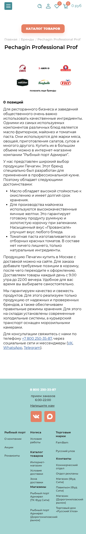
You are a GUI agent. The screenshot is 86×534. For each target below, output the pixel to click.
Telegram (32, 348)
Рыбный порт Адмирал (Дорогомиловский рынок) (43, 515)
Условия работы (36, 440)
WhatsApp (12, 348)
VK (70, 343)
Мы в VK (36, 416)
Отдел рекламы (67, 473)
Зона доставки (36, 480)
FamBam (62, 442)
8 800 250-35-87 (43, 389)
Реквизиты (12, 455)
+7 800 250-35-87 (37, 338)
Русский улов (65, 451)
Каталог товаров (43, 29)
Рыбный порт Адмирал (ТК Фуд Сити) (39, 497)
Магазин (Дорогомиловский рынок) (69, 499)
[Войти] (48, 6)
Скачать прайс (47, 20)
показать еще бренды (43, 90)
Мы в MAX (49, 416)
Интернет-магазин (37, 463)
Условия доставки (36, 472)
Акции (8, 447)
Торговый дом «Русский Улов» (67, 509)
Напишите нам (42, 406)
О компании (12, 438)
